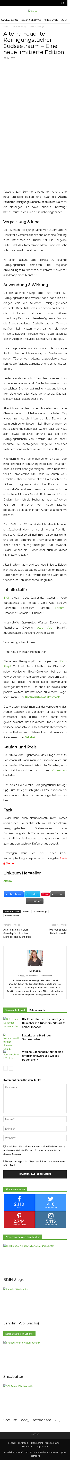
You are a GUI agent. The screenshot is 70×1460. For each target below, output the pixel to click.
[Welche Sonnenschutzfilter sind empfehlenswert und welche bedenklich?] (11, 1056)
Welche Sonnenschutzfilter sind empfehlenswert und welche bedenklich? (42, 1055)
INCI (6, 597)
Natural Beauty (19, 26)
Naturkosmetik (12, 915)
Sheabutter (13, 1376)
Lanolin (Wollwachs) (21, 1323)
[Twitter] (14, 3)
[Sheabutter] (35, 1356)
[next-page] (11, 1068)
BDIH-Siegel (14, 1279)
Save (47, 894)
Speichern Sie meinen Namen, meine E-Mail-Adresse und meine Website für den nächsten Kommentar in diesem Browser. (34, 1150)
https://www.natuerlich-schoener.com (35, 975)
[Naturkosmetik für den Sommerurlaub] (11, 1042)
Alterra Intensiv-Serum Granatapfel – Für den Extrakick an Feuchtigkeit (17, 933)
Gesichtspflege (37, 26)
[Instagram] (8, 3)
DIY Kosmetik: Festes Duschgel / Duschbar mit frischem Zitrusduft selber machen (43, 1023)
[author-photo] (35, 966)
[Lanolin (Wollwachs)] (35, 1303)
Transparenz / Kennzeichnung (45, 1442)
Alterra (7, 881)
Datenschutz (28, 1446)
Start (5, 26)
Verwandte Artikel (15, 1010)
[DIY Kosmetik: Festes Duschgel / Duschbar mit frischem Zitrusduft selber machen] (11, 1023)
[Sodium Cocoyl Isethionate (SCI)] (35, 1400)
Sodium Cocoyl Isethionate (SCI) (31, 1420)
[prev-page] (5, 1068)
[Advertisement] (35, 99)
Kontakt (11, 1442)
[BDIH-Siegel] (35, 1259)
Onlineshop (59, 770)
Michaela (35, 970)
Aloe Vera (44, 627)
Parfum (59, 608)
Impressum (42, 1446)
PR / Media (23, 1442)
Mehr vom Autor (37, 1010)
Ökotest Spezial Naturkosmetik (58, 931)
